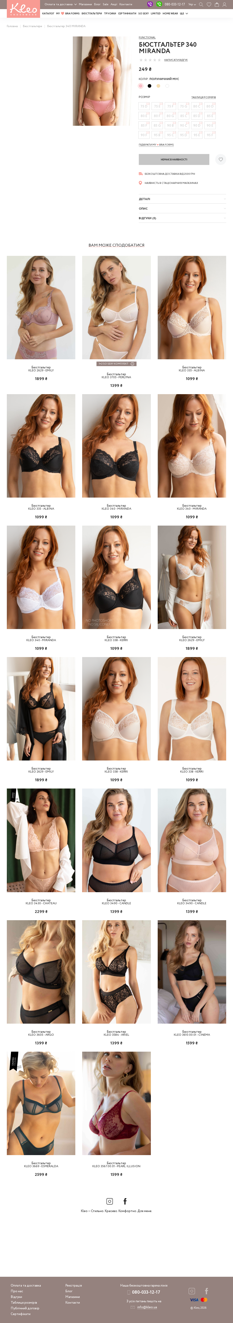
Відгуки (16, 1297)
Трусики (110, 13)
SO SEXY (143, 13)
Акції (114, 4)
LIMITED (156, 13)
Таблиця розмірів (24, 1302)
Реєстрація (73, 1285)
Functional (147, 37)
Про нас (17, 1291)
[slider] (150, 60)
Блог (97, 4)
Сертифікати (127, 13)
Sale (105, 4)
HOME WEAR (170, 13)
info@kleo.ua (147, 1307)
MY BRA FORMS (68, 13)
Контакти (125, 4)
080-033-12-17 (175, 4)
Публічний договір (25, 1308)
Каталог (48, 13)
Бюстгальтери (92, 13)
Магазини (85, 4)
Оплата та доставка (59, 4)
